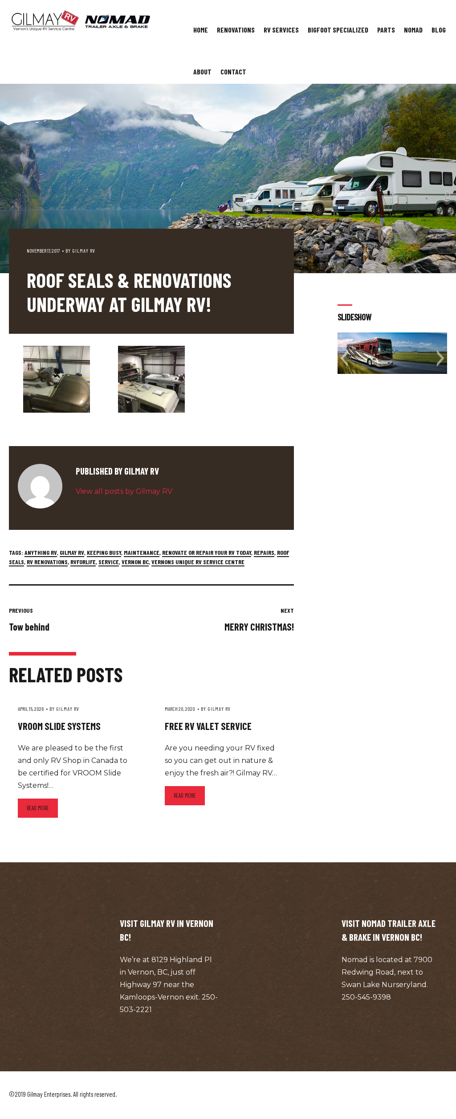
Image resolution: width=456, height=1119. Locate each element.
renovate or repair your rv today (206, 552)
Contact (233, 71)
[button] (344, 358)
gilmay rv (72, 552)
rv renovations (47, 562)
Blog (439, 29)
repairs (264, 552)
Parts (386, 29)
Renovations (236, 29)
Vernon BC (135, 562)
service (108, 562)
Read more (38, 808)
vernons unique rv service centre (197, 562)
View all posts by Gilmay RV (124, 491)
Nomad (413, 29)
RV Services (281, 29)
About (202, 71)
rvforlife (83, 562)
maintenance (141, 552)
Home (200, 29)
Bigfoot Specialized (338, 29)
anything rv (40, 552)
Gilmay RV (83, 250)
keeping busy (104, 552)
